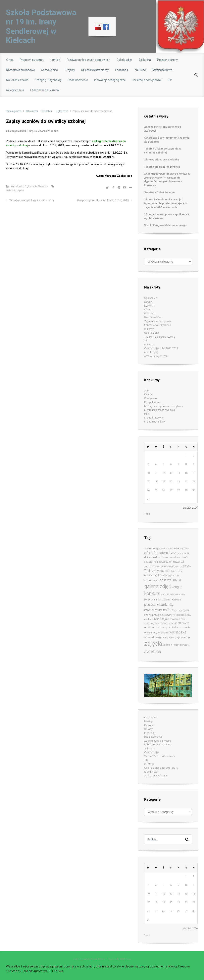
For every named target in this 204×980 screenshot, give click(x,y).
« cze (147, 513)
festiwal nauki (170, 580)
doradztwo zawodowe (167, 557)
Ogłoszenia (62, 111)
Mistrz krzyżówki (154, 417)
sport (171, 623)
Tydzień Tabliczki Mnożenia (159, 336)
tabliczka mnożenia (179, 627)
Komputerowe (152, 402)
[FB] (106, 26)
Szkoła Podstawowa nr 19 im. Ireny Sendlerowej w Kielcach (41, 26)
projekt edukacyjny (162, 614)
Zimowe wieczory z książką (161, 159)
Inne (146, 413)
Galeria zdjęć (152, 332)
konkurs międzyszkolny (157, 599)
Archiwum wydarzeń (156, 356)
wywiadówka (152, 637)
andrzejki (184, 553)
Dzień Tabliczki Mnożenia (167, 568)
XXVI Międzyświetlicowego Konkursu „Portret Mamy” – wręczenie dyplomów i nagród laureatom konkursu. (167, 179)
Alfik (146, 390)
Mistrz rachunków (154, 421)
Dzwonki (149, 305)
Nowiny (148, 301)
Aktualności (32, 111)
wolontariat (163, 632)
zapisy (20, 190)
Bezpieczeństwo (153, 317)
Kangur (148, 394)
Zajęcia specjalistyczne (157, 321)
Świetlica (47, 111)
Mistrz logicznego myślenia (159, 409)
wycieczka (177, 632)
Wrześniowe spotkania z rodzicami (31, 200)
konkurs (152, 593)
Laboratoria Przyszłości (157, 324)
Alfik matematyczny (165, 553)
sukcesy (162, 627)
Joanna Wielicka (48, 130)
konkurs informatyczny (173, 594)
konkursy (166, 604)
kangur (176, 587)
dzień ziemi (176, 571)
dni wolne (149, 557)
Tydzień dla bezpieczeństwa (162, 166)
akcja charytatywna (179, 548)
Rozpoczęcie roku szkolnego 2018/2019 (103, 200)
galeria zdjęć (157, 586)
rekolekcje (149, 619)
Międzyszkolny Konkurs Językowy (163, 406)
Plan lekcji (150, 313)
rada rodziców (182, 614)
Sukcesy (149, 328)
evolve (76, 959)
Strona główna (13, 111)
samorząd (162, 623)
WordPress (125, 959)
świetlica (10, 190)
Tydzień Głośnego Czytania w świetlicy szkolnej (162, 150)
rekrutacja (160, 619)
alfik (147, 553)
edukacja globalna (156, 575)
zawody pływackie (179, 637)
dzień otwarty (160, 566)
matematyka (153, 610)
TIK (146, 340)
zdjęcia (153, 643)
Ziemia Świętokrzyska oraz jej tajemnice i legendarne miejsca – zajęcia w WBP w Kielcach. (165, 203)
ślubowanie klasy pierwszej (176, 645)
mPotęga (149, 344)
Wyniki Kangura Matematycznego (165, 225)
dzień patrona (175, 566)
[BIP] (98, 26)
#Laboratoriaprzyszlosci (156, 548)
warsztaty (150, 632)
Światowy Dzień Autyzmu (160, 192)
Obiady (148, 309)
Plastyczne (150, 398)
